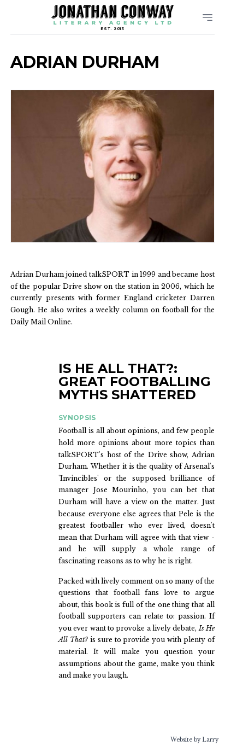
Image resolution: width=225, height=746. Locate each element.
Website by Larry (194, 739)
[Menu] (207, 17)
